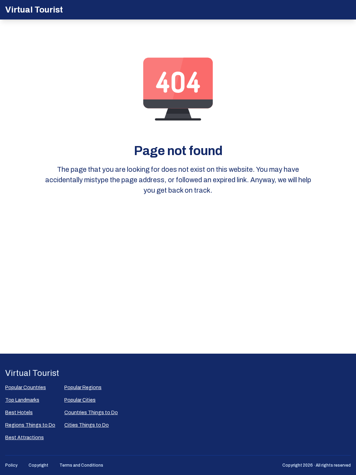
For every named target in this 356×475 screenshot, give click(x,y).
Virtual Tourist (34, 9)
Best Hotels (19, 412)
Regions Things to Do (30, 425)
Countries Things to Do (91, 412)
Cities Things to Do (86, 425)
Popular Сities (80, 400)
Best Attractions (24, 437)
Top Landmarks (22, 400)
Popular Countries (25, 387)
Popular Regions (83, 387)
